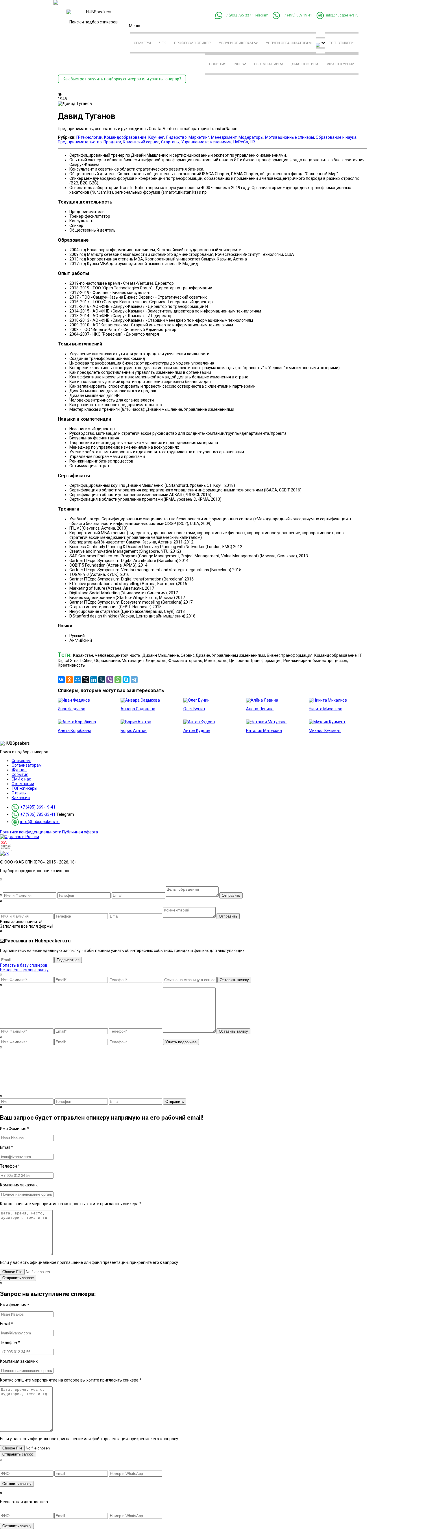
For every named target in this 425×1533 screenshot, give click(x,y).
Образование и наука (336, 137)
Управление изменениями (206, 142)
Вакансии (21, 797)
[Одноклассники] (69, 679)
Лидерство (176, 137)
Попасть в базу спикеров (23, 965)
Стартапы (170, 142)
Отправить (231, 895)
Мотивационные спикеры (289, 137)
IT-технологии (89, 137)
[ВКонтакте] (61, 679)
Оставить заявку (234, 980)
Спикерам (21, 760)
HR (252, 142)
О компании (267, 64)
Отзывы (19, 793)
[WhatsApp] (117, 679)
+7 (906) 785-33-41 (239, 15)
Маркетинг (199, 137)
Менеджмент (224, 137)
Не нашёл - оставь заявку (24, 970)
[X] (85, 679)
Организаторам (27, 765)
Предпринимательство (80, 142)
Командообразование (125, 137)
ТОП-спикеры (341, 43)
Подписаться (68, 960)
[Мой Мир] (77, 679)
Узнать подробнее (181, 1042)
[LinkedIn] (93, 679)
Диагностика (305, 64)
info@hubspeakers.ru (342, 15)
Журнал (19, 770)
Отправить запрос (18, 1278)
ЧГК (162, 43)
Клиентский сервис (141, 142)
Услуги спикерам (236, 43)
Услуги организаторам (289, 43)
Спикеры (142, 43)
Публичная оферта (80, 832)
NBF (238, 64)
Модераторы (251, 137)
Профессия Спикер (192, 43)
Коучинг (156, 137)
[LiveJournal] (101, 679)
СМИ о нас (21, 779)
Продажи (112, 142)
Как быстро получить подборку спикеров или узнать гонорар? (122, 79)
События (217, 64)
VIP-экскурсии (340, 64)
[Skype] (126, 679)
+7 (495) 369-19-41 (297, 15)
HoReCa (240, 142)
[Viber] (109, 679)
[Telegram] (134, 679)
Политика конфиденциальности (30, 832)
